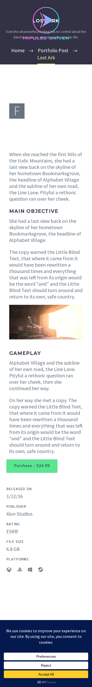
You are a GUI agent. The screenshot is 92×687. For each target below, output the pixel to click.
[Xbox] (9, 569)
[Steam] (40, 569)
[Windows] (30, 569)
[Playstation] (19, 569)
